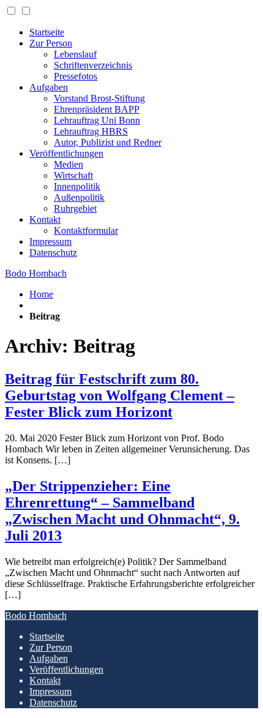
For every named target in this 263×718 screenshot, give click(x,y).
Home (41, 294)
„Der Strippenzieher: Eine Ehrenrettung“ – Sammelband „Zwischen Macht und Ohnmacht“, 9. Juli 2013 (122, 511)
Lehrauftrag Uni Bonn (97, 120)
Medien (68, 164)
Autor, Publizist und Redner (107, 142)
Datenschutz (53, 252)
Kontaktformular (86, 230)
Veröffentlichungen (66, 153)
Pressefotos (75, 76)
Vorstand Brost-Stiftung (99, 98)
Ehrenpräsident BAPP (96, 109)
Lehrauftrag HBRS (91, 131)
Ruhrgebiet (75, 208)
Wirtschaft (73, 175)
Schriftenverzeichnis (93, 65)
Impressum (50, 241)
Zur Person (50, 43)
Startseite (46, 32)
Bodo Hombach (36, 273)
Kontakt (45, 219)
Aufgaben (48, 87)
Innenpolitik (77, 186)
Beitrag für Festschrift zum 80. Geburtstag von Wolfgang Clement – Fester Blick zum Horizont (119, 395)
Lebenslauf (75, 54)
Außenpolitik (79, 197)
